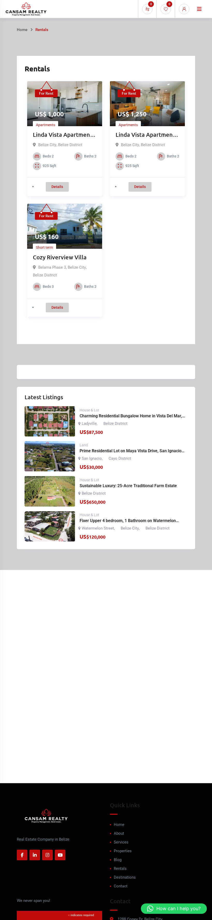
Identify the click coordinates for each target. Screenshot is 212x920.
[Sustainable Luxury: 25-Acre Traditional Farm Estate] (50, 491)
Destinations (125, 877)
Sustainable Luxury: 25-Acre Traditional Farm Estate (128, 485)
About (119, 833)
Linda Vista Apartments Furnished (147, 135)
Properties (123, 851)
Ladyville (89, 423)
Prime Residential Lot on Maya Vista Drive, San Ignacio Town (130, 451)
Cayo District (120, 458)
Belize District (70, 144)
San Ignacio (92, 458)
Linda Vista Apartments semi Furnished (64, 135)
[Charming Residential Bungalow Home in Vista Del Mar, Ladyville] (50, 421)
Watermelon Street (98, 528)
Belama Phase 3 (52, 267)
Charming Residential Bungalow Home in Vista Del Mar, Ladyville (131, 416)
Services (121, 842)
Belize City (47, 144)
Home (22, 29)
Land (84, 445)
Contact (120, 886)
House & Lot (89, 410)
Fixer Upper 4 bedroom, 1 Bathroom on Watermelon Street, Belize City (128, 521)
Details (57, 187)
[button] (174, 908)
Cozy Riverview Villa (60, 257)
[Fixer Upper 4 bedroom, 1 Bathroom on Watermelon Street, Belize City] (50, 526)
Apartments (45, 125)
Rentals (120, 868)
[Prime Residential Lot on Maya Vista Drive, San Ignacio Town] (50, 456)
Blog (118, 859)
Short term (44, 247)
